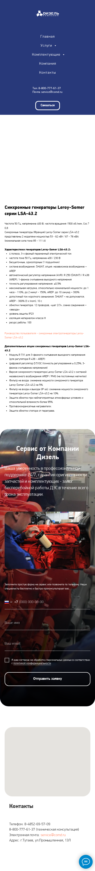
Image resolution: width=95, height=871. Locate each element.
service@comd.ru (51, 92)
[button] (47, 105)
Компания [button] (47, 64)
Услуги (47, 46)
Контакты (47, 73)
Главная (47, 37)
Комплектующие (47, 55)
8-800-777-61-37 (50, 88)
